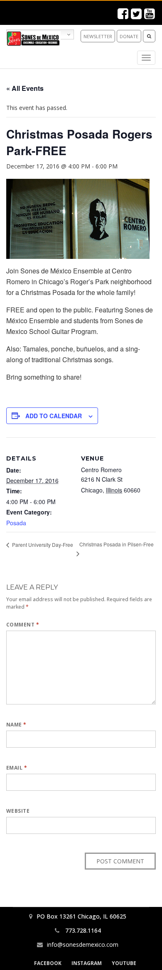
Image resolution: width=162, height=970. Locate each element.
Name (16, 724)
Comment (22, 624)
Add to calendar (53, 416)
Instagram (86, 963)
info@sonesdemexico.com (82, 944)
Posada (16, 523)
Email (16, 767)
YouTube (124, 963)
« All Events (25, 88)
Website (17, 810)
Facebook (47, 963)
